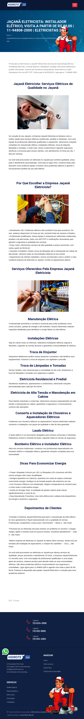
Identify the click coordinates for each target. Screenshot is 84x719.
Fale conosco (48, 664)
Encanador (11, 698)
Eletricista (11, 695)
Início (9, 35)
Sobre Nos (47, 668)
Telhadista (11, 702)
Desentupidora (12, 691)
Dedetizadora (12, 687)
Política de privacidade (52, 671)
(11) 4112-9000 (39, 631)
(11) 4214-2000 (40, 623)
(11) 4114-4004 (39, 638)
